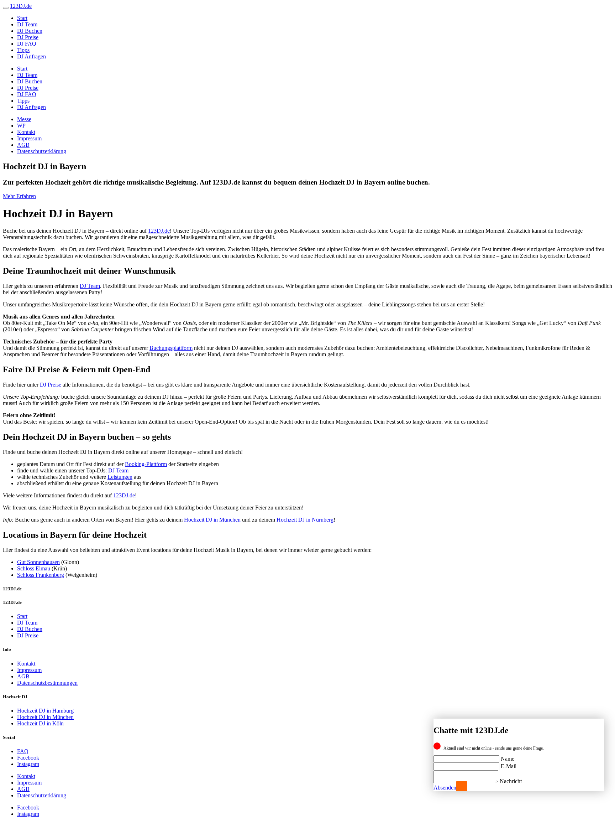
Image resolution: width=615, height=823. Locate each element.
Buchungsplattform (171, 348)
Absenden (444, 788)
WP (21, 126)
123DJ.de (159, 231)
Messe (24, 119)
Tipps (23, 50)
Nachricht (511, 781)
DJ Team (27, 24)
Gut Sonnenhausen (38, 562)
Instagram (28, 764)
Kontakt (26, 132)
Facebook (28, 758)
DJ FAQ (26, 44)
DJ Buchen (29, 31)
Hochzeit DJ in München (212, 520)
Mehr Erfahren (19, 196)
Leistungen (119, 477)
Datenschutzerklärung (41, 151)
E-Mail (508, 766)
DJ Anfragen (31, 56)
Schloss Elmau (33, 568)
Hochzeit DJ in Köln (40, 723)
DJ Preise (27, 37)
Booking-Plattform (146, 464)
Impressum (29, 138)
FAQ (22, 751)
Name (507, 759)
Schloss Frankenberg (40, 575)
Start (22, 18)
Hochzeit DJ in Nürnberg (305, 520)
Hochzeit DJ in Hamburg (45, 711)
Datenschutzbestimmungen (47, 683)
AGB (23, 145)
